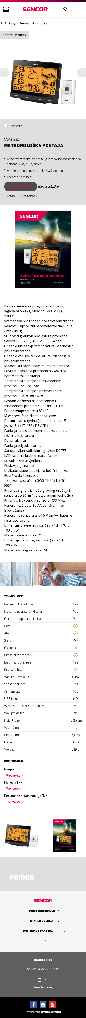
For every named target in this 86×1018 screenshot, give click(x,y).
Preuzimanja (28, 196)
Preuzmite (13, 775)
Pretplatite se (42, 987)
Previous (4, 72)
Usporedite (15, 126)
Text (46, 979)
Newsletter (43, 959)
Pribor (10, 196)
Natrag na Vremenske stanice (26, 23)
